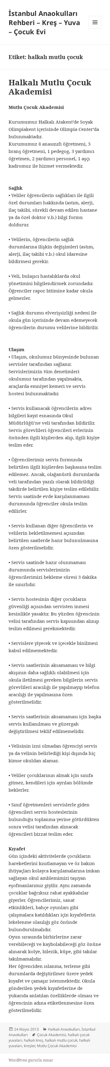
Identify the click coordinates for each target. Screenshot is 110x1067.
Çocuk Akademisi (51, 1034)
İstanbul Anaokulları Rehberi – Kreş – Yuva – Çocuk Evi (44, 22)
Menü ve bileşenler (95, 28)
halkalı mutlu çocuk (61, 1040)
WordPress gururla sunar (31, 1060)
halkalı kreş (33, 1040)
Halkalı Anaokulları (64, 1029)
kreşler (29, 1045)
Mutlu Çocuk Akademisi (57, 1045)
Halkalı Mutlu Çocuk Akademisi (50, 87)
